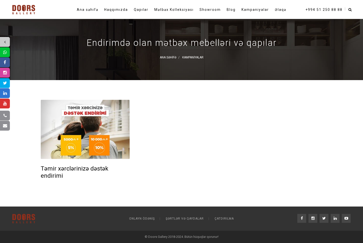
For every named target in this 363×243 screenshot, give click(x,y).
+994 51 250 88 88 (324, 10)
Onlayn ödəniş (142, 218)
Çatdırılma (224, 218)
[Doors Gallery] (24, 8)
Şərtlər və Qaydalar (185, 218)
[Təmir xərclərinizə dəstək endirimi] (85, 129)
